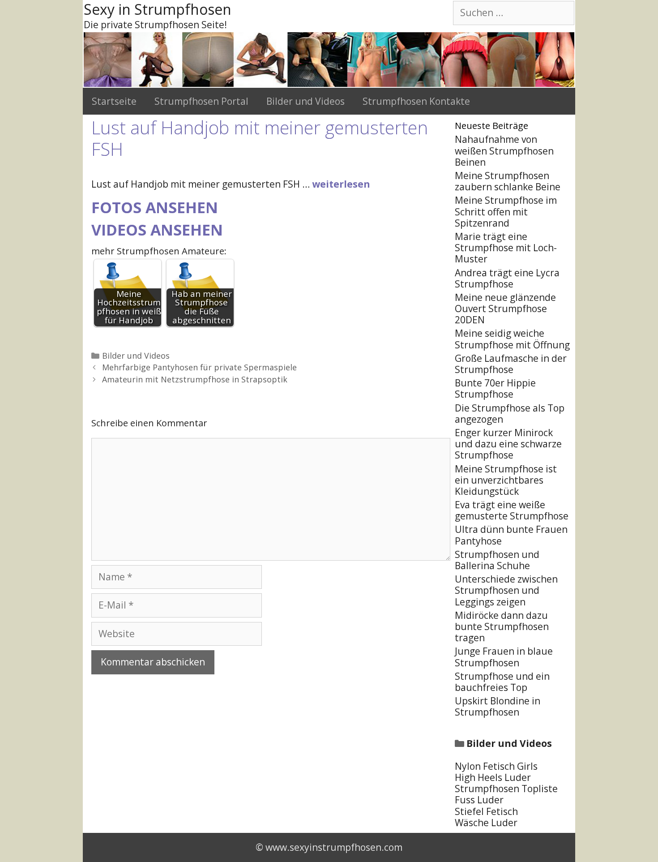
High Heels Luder (493, 777)
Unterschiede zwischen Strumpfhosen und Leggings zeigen (506, 590)
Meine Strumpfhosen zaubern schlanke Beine (507, 181)
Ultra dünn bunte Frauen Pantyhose (511, 535)
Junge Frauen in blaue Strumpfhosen (504, 657)
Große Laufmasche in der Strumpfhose (511, 364)
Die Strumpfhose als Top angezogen (509, 413)
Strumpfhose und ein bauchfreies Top (502, 682)
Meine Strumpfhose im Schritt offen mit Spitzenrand (506, 211)
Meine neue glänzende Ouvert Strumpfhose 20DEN (505, 308)
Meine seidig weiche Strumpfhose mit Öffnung (512, 339)
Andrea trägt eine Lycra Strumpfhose (507, 278)
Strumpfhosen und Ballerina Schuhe (497, 560)
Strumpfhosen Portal (201, 101)
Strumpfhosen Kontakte (416, 101)
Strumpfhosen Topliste (506, 788)
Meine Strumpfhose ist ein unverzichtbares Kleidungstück (506, 480)
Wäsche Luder (486, 822)
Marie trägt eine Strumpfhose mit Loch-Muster (506, 247)
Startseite (114, 101)
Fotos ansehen (154, 207)
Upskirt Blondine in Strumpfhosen (497, 706)
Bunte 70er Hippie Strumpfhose (495, 388)
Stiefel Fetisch (486, 811)
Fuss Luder (479, 799)
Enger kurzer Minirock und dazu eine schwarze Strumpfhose (508, 443)
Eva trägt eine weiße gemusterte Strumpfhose (511, 510)
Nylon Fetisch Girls (496, 766)
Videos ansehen (157, 229)
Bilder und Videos (305, 101)
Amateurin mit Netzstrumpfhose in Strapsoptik (194, 379)
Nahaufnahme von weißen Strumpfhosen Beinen (504, 150)
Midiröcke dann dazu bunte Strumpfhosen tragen (502, 626)
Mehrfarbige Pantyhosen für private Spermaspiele (199, 367)
